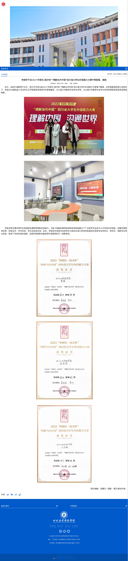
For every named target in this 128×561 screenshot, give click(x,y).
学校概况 (118, 74)
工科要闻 (124, 74)
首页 (114, 74)
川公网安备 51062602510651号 (65, 558)
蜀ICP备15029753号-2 (64, 556)
